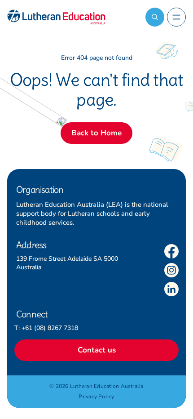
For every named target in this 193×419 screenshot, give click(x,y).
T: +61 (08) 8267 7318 (46, 328)
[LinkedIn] (171, 289)
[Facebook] (171, 251)
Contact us (97, 350)
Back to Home (96, 133)
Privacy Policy (96, 396)
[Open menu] (176, 17)
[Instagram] (171, 270)
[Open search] (154, 17)
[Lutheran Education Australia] (56, 17)
